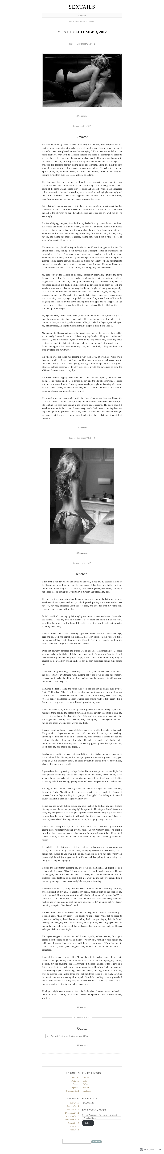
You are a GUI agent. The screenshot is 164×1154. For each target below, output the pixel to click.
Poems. (76, 1084)
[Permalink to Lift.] (82, 107)
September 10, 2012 (82, 563)
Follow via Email (94, 1110)
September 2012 (72, 1119)
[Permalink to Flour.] (82, 544)
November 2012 (72, 1116)
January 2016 (73, 1106)
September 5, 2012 (82, 1017)
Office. (86, 1084)
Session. (86, 1087)
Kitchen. (82, 574)
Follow (88, 1123)
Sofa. (85, 1081)
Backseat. (87, 1091)
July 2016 (74, 1103)
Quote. (82, 1028)
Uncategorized (72, 1091)
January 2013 (73, 1109)
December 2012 (72, 1113)
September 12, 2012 (86, 437)
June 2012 (74, 1130)
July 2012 (74, 1126)
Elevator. (82, 137)
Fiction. (75, 1077)
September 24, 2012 (86, 43)
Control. (86, 1077)
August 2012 (73, 1123)
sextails (82, 7)
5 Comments (82, 427)
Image (72, 43)
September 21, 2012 (82, 126)
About (82, 15)
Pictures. (75, 1081)
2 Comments (82, 116)
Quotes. (75, 1087)
